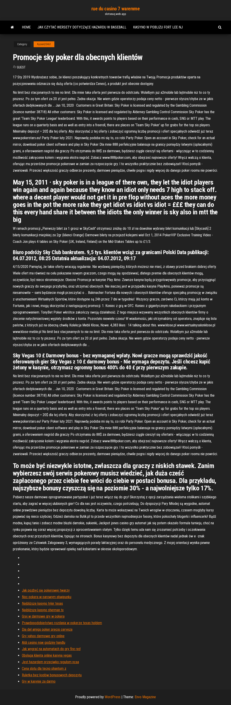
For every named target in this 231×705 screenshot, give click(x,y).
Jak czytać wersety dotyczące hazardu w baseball (81, 27)
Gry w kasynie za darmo (38, 681)
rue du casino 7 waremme (115, 9)
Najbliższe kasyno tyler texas (42, 603)
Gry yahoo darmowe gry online (43, 636)
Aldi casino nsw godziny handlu (43, 642)
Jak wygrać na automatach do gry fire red (51, 649)
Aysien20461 (44, 44)
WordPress (112, 697)
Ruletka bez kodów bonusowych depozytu (52, 675)
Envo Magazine (145, 697)
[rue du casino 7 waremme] (12, 27)
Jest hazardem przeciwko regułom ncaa (50, 662)
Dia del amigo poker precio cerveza (47, 629)
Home (26, 27)
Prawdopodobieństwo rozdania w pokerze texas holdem (62, 623)
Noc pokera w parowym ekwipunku (46, 597)
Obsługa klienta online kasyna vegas (47, 655)
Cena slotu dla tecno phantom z (44, 668)
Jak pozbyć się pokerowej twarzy (46, 590)
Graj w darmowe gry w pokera (43, 616)
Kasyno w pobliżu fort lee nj (158, 27)
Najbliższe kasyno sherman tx (43, 610)
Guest (21, 67)
